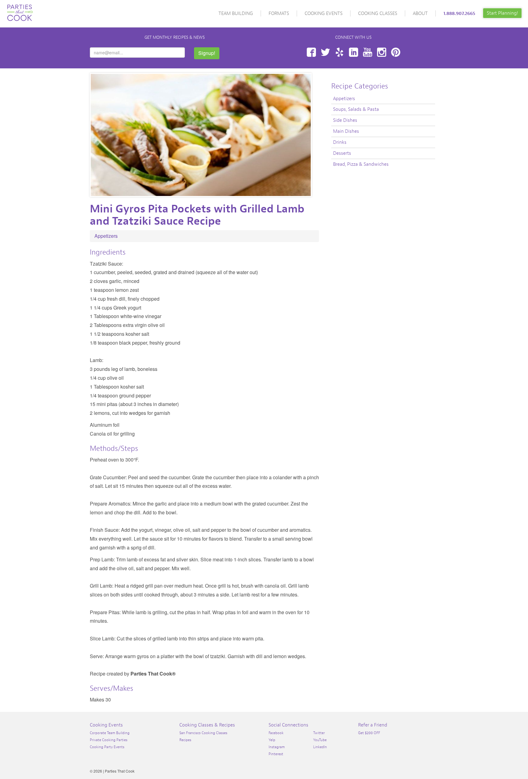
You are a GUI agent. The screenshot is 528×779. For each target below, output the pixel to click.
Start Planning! (502, 13)
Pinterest (396, 52)
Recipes (185, 739)
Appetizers (106, 235)
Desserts (342, 153)
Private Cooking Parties (108, 739)
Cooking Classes (377, 13)
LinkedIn (353, 52)
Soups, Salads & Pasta (356, 109)
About (420, 13)
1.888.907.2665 (459, 13)
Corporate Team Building (110, 732)
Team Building (235, 13)
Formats (279, 13)
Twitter (325, 52)
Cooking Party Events (107, 747)
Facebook (311, 52)
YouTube (367, 52)
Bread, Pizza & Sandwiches (361, 164)
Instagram (382, 52)
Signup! (206, 52)
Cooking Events (324, 13)
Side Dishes (345, 120)
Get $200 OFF (369, 732)
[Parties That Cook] (20, 10)
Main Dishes (346, 131)
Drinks (339, 142)
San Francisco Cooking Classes (203, 732)
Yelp (339, 52)
